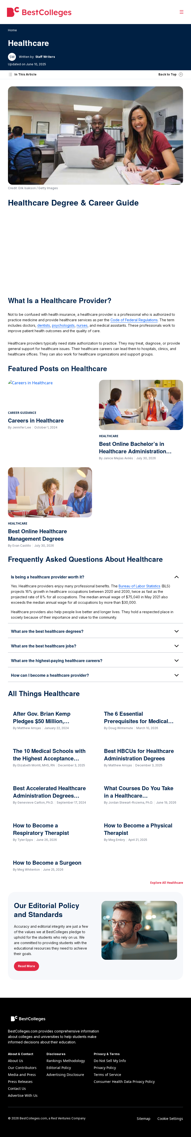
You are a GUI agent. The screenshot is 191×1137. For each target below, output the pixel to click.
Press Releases (20, 1081)
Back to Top (167, 74)
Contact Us (17, 1088)
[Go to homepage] (39, 12)
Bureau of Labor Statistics (139, 586)
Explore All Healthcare (166, 883)
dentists (43, 325)
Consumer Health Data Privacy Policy (124, 1081)
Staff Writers (45, 57)
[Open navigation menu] (181, 12)
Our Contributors (22, 1067)
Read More (26, 966)
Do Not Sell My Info (110, 1060)
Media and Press (22, 1074)
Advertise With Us (23, 1095)
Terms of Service (107, 1074)
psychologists (63, 325)
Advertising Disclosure (65, 1074)
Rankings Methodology (66, 1060)
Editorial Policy (59, 1067)
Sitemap (143, 1118)
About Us (15, 1060)
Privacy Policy (105, 1067)
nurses (82, 325)
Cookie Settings (170, 1118)
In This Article (25, 74)
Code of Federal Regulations (134, 320)
